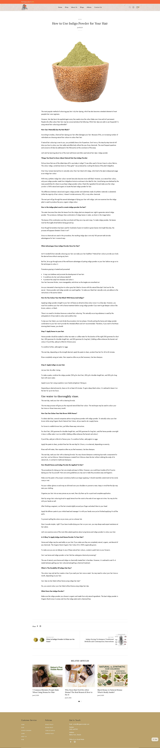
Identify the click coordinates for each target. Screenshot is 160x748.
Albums (89, 7)
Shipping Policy (49, 733)
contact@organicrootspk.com (80, 724)
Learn (23, 733)
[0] (137, 7)
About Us (74, 7)
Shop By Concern (26, 730)
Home (60, 7)
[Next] (131, 684)
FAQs (22, 739)
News (80, 19)
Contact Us (98, 7)
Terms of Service (50, 730)
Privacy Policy (49, 724)
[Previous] (28, 684)
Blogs (82, 7)
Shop (66, 7)
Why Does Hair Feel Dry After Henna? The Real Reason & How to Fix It (78, 692)
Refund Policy (49, 727)
